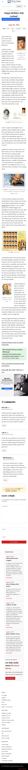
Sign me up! (7, 388)
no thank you (7, 390)
